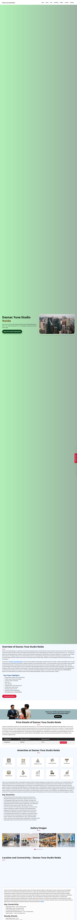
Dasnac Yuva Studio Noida (16, 661)
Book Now (58, 716)
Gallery (61, 2)
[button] (34, 849)
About (47, 2)
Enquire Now (63, 742)
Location (66, 2)
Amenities (56, 2)
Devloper (72, 2)
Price (51, 2)
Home (42, 2)
